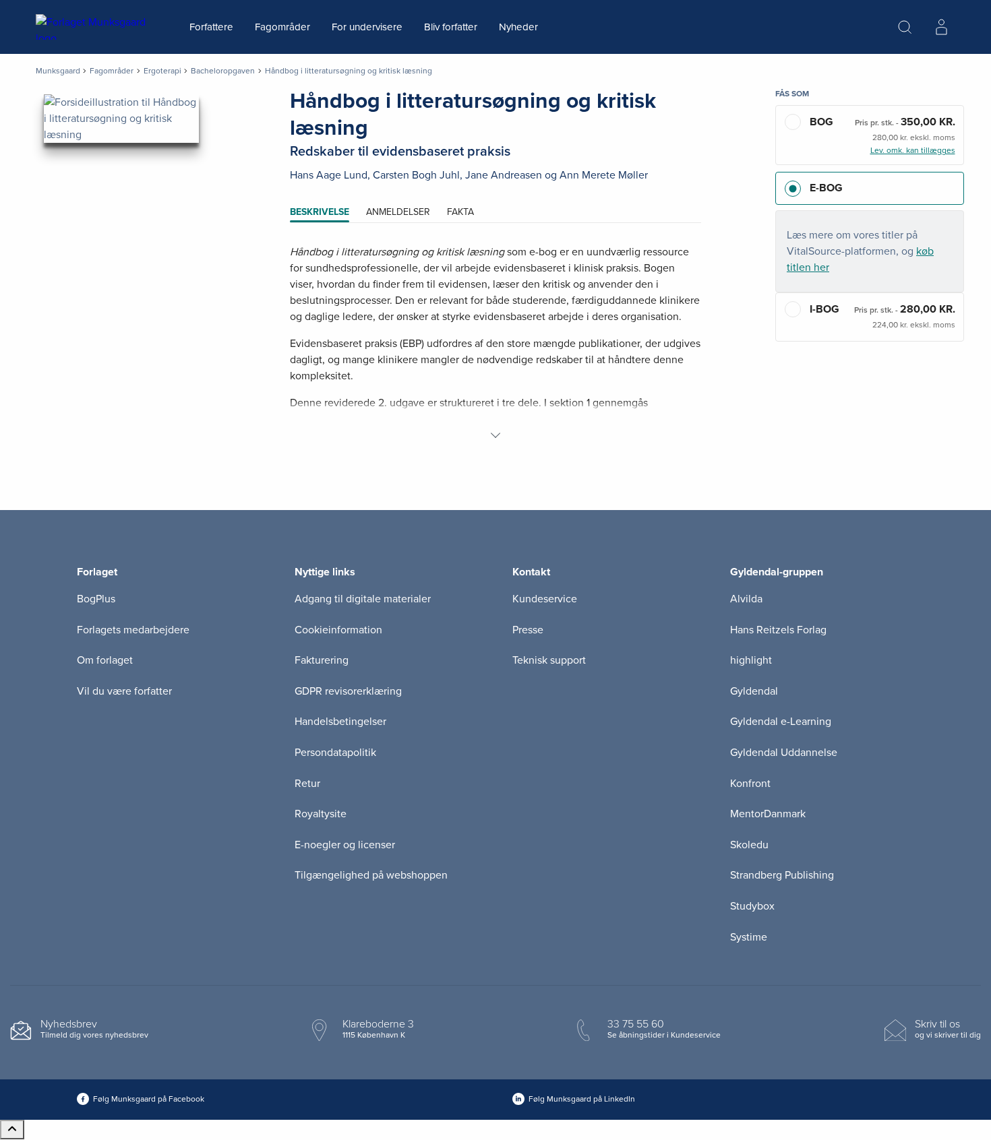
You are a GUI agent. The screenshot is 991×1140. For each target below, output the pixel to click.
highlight (751, 660)
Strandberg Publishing (782, 875)
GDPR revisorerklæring (348, 691)
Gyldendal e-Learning (780, 721)
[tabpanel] (495, 343)
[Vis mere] (495, 435)
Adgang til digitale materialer (363, 599)
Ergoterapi (162, 70)
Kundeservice (544, 599)
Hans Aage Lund (328, 175)
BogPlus (96, 599)
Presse (527, 630)
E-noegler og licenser (345, 845)
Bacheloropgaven (223, 70)
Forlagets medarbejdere (133, 630)
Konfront (750, 783)
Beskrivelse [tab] (319, 212)
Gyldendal (754, 691)
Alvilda (746, 599)
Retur (307, 783)
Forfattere (211, 27)
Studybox (752, 906)
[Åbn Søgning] (905, 27)
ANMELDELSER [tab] (398, 212)
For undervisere (367, 27)
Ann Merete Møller (604, 175)
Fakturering (322, 660)
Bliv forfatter (450, 27)
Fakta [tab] (460, 212)
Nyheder (518, 27)
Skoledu (749, 845)
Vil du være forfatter (124, 691)
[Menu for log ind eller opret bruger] (941, 27)
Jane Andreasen (503, 175)
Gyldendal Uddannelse (783, 752)
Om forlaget (105, 660)
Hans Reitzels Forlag (778, 630)
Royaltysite (321, 814)
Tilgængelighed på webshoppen (371, 875)
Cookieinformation (338, 630)
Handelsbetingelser (340, 721)
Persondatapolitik (335, 752)
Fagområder (282, 27)
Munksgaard (58, 70)
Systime (748, 937)
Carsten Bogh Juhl (416, 175)
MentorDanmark (768, 814)
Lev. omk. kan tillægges (912, 150)
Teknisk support (549, 660)
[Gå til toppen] (12, 1129)
